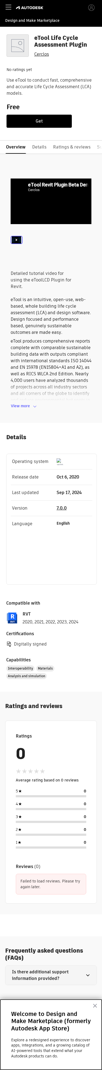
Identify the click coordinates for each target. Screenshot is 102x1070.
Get (39, 121)
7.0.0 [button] (62, 508)
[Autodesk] (30, 8)
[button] (51, 975)
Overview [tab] (16, 147)
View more (20, 406)
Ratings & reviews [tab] (72, 147)
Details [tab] (39, 147)
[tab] (17, 247)
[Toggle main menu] (8, 7)
